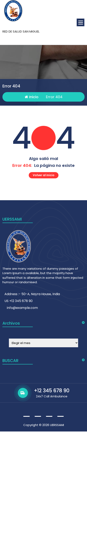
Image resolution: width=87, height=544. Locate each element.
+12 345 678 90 (51, 390)
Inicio (33, 96)
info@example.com (22, 307)
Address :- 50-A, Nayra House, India (32, 294)
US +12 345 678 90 (18, 301)
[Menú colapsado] (80, 22)
